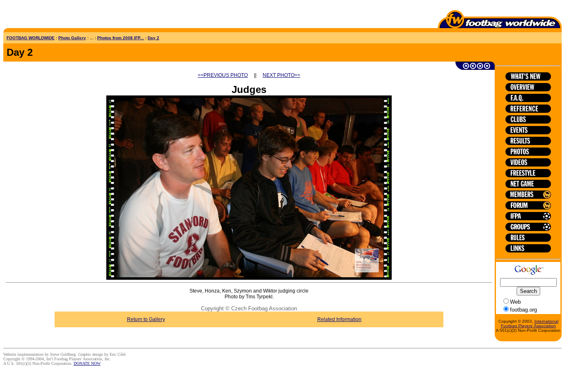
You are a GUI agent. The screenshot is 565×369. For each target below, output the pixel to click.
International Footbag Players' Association (529, 323)
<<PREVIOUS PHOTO (223, 75)
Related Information (339, 319)
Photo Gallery (72, 38)
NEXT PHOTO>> (281, 75)
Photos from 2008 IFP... (120, 38)
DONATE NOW (87, 363)
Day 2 (153, 38)
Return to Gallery (146, 319)
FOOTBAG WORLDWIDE (31, 38)
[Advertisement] (51, 15)
